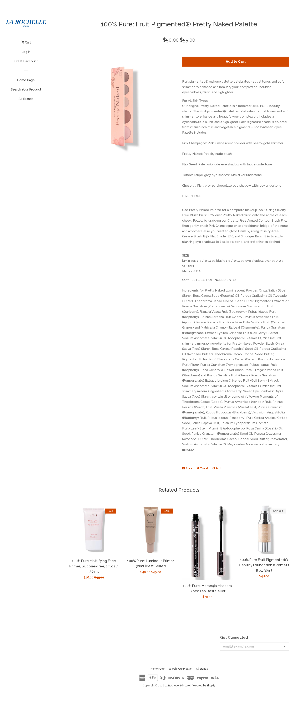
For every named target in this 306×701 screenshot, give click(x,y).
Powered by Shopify (203, 685)
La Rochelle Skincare (177, 685)
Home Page (26, 80)
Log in (25, 52)
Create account (26, 61)
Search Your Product (26, 89)
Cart (27, 42)
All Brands (26, 99)
